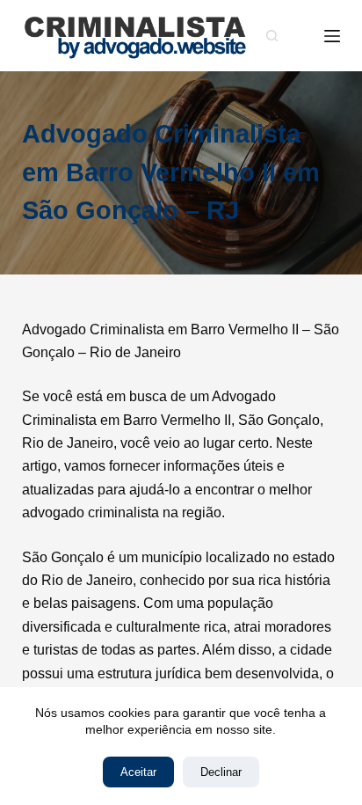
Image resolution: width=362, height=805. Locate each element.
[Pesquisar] (272, 35)
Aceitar (138, 772)
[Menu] (332, 36)
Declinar (221, 772)
